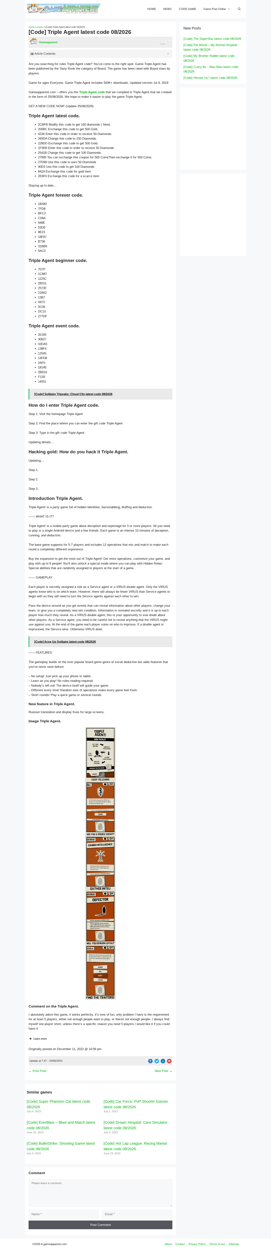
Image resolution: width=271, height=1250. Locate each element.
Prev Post (39, 1071)
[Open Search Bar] (239, 9)
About (168, 1244)
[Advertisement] (220, 128)
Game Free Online (215, 8)
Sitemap (234, 1244)
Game (40, 27)
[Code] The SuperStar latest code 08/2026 (212, 39)
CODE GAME (187, 8)
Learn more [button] (40, 1038)
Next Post (161, 1071)
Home (32, 27)
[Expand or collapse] (168, 54)
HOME (151, 8)
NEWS (167, 8)
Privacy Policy (197, 1244)
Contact (180, 1244)
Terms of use (217, 1244)
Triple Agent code (92, 92)
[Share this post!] (150, 1062)
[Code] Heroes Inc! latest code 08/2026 (210, 78)
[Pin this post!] (169, 1062)
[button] (100, 754)
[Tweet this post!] (156, 1062)
